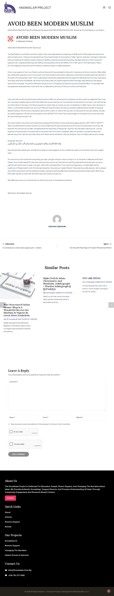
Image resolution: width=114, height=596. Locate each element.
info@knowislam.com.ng (20, 570)
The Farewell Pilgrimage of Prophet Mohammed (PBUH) (90, 246)
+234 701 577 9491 (16, 575)
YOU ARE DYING (91, 278)
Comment (13, 381)
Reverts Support (12, 522)
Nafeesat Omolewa (25, 41)
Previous (3, 305)
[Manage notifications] (109, 591)
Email (45, 417)
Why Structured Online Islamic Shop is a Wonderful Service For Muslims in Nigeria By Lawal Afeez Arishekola (17, 310)
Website (79, 417)
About (7, 512)
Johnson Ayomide (57, 226)
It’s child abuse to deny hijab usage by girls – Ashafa (22, 246)
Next (111, 305)
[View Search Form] (110, 7)
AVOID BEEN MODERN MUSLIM (46, 37)
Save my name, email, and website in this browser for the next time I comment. (41, 424)
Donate (10, 498)
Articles (8, 517)
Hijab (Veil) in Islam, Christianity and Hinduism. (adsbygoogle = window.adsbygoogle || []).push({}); (57, 283)
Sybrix (87, 591)
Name (12, 417)
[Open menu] (104, 7)
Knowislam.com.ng (24, 193)
